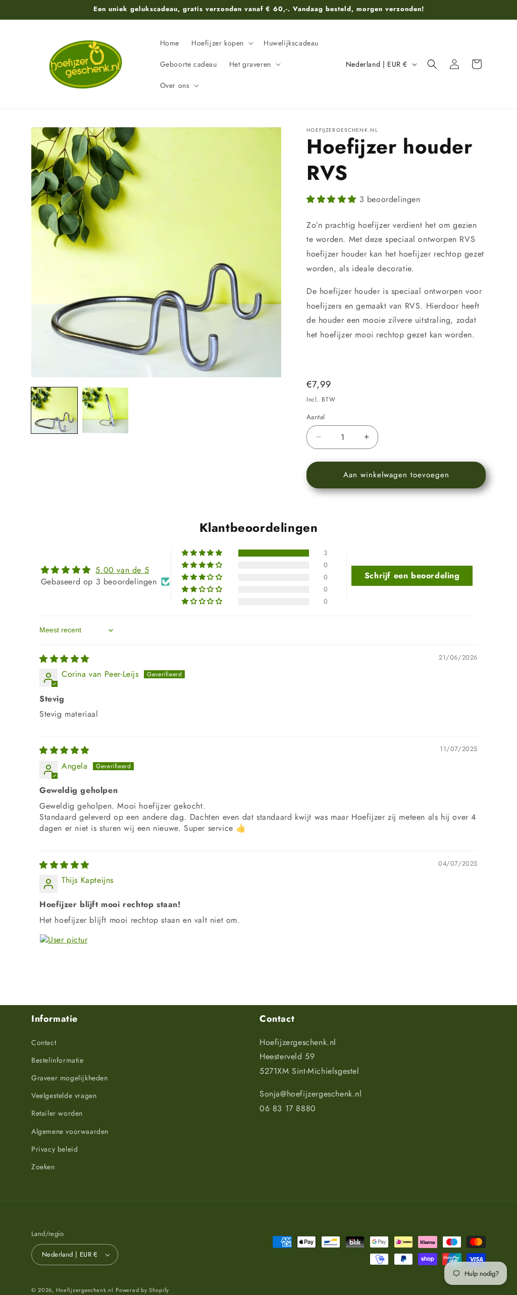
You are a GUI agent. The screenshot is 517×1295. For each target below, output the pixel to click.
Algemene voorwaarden (70, 1131)
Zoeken (43, 1167)
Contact (43, 1042)
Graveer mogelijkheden (69, 1078)
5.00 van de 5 (122, 570)
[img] (64, 659)
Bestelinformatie (57, 1060)
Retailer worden (57, 1113)
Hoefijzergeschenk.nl (85, 1290)
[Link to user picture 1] (63, 958)
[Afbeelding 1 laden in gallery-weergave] (54, 410)
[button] (221, 43)
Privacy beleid (54, 1149)
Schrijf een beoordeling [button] (412, 575)
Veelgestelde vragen (63, 1095)
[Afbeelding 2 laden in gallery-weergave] (105, 410)
